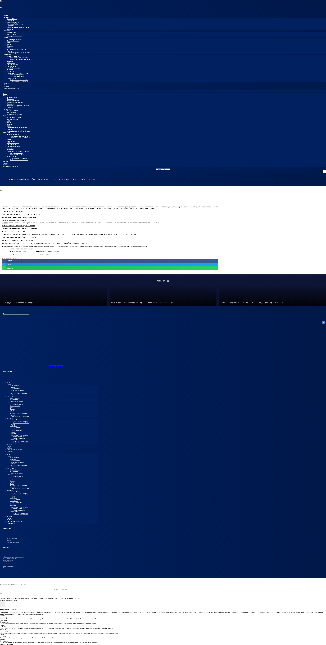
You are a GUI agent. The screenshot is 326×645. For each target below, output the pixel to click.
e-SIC (8, 42)
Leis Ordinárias (11, 66)
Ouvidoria (10, 29)
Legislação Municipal (13, 68)
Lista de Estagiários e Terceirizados (18, 53)
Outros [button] (2, 634)
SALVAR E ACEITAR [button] (6, 644)
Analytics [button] (2, 625)
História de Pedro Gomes (15, 24)
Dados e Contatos (13, 32)
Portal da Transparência (14, 39)
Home (6, 15)
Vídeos (6, 85)
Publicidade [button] (3, 630)
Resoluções (10, 71)
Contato (6, 86)
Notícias (6, 83)
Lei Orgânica (11, 63)
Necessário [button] (3, 639)
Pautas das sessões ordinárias (20, 59)
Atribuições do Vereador (14, 36)
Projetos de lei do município (19, 81)
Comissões (10, 20)
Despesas (10, 46)
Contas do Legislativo (17, 75)
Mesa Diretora (11, 34)
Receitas (9, 44)
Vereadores (7, 31)
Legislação (7, 54)
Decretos (10, 61)
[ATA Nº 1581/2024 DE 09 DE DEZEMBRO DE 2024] (53, 295)
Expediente (10, 26)
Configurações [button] (4, 600)
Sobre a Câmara (12, 19)
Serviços (7, 37)
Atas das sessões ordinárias (19, 58)
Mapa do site (11, 451)
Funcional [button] (2, 615)
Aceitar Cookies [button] (12, 600)
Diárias (9, 47)
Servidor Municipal (13, 41)
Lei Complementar (13, 64)
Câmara (6, 17)
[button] (163, 91)
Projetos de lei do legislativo (19, 80)
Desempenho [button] (3, 620)
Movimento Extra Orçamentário (17, 49)
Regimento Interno (13, 22)
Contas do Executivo (17, 76)
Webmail (9, 51)
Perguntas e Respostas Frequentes (18, 27)
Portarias (10, 69)
